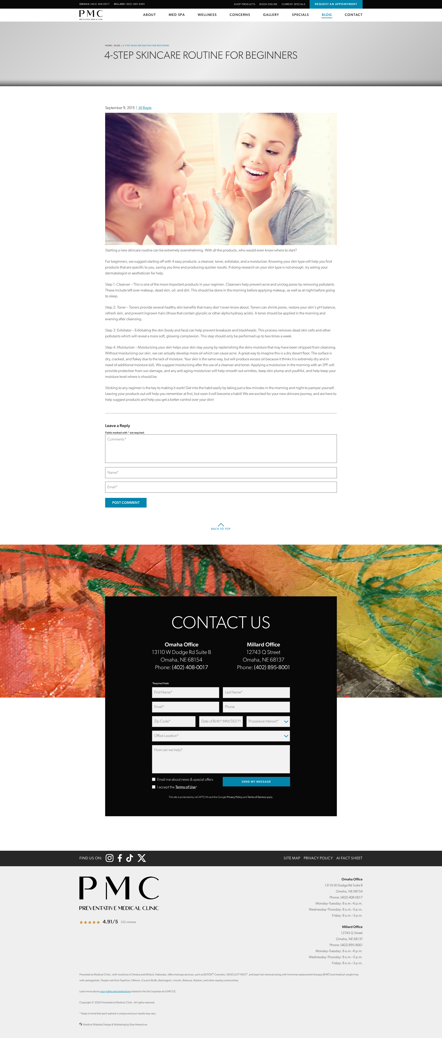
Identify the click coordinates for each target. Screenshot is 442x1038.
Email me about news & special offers (185, 780)
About (149, 15)
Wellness (207, 15)
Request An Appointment (336, 4)
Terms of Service (257, 797)
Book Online (268, 4)
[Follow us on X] (141, 861)
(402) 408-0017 (190, 668)
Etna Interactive (138, 1024)
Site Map (292, 858)
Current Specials (293, 4)
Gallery (271, 15)
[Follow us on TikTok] (129, 861)
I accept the (163, 787)
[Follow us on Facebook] (120, 861)
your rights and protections (115, 991)
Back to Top (221, 529)
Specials (300, 15)
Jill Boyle (145, 108)
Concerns (240, 15)
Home (108, 46)
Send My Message (256, 782)
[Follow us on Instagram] (109, 861)
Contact (354, 15)
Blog (327, 15)
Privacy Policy (234, 797)
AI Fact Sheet (349, 858)
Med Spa (177, 15)
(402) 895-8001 (272, 668)
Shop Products (244, 4)
